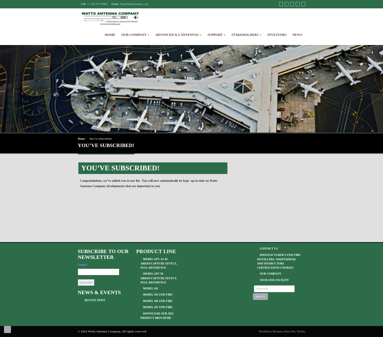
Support (215, 35)
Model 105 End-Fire (158, 294)
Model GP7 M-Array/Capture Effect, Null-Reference (158, 278)
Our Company (134, 35)
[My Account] (280, 4)
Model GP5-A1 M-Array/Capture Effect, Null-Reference (158, 263)
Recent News (95, 300)
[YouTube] (291, 4)
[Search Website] (302, 4)
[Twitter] (286, 4)
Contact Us (269, 248)
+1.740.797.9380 (96, 4)
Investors (276, 35)
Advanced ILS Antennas (177, 35)
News (297, 35)
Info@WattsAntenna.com (134, 4)
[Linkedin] (297, 4)
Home (110, 35)
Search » (260, 296)
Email (83, 264)
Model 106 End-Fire (158, 301)
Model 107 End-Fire (158, 307)
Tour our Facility (274, 280)
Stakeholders (245, 35)
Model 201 (150, 288)
